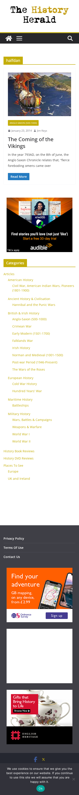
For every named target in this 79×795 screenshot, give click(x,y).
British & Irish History (23, 313)
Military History (19, 414)
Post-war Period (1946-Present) (34, 362)
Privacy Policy (14, 538)
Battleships (20, 405)
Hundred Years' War (27, 391)
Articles (9, 274)
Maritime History (20, 399)
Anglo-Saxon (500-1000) (23, 122)
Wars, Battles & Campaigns (32, 420)
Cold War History (24, 384)
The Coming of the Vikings (31, 142)
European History (20, 378)
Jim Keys (42, 130)
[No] (73, 779)
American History (20, 280)
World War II (21, 441)
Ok (41, 788)
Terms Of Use (13, 548)
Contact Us (12, 557)
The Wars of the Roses (28, 369)
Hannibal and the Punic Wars (33, 305)
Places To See (13, 465)
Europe (13, 471)
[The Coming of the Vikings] (39, 96)
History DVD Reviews (19, 458)
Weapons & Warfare (27, 427)
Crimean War (22, 326)
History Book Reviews (19, 451)
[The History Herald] (9, 38)
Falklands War (22, 341)
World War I (21, 434)
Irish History (21, 348)
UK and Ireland (19, 478)
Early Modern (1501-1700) (31, 333)
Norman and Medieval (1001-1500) (37, 355)
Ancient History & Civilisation (29, 299)
